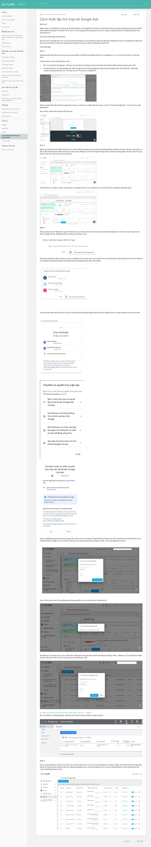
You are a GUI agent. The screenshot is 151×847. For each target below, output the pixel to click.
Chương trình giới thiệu (10, 72)
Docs (41, 14)
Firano (4, 132)
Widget (4, 125)
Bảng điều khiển (7, 68)
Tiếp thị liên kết (7, 16)
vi (146, 4)
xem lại (124, 15)
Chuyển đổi (5, 27)
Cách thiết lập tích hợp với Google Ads (11, 136)
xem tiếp (136, 15)
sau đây (116, 55)
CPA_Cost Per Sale (8, 20)
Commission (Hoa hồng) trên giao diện (11, 76)
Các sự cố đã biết (7, 150)
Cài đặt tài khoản (7, 64)
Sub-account (6, 46)
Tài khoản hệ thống (8, 57)
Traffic (4, 23)
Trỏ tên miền (6, 141)
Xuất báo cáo (6, 116)
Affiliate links (6, 43)
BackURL (5, 128)
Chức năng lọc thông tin (10, 112)
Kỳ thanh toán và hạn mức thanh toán (12, 82)
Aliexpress (5, 95)
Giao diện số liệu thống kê (10, 109)
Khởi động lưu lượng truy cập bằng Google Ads (12, 99)
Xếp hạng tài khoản (8, 61)
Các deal (5, 91)
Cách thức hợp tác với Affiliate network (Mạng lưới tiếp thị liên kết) (12, 37)
